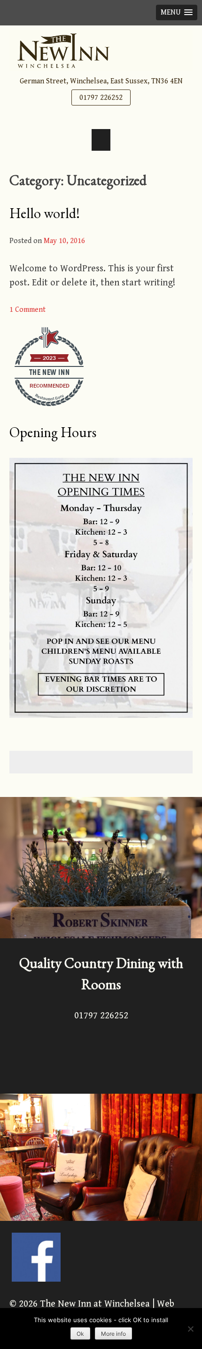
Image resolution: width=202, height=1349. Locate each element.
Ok (80, 1333)
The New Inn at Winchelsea (95, 1304)
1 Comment (27, 309)
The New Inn (49, 371)
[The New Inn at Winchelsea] (101, 50)
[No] (190, 1328)
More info (113, 1333)
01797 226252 (101, 97)
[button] (176, 12)
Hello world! (44, 213)
